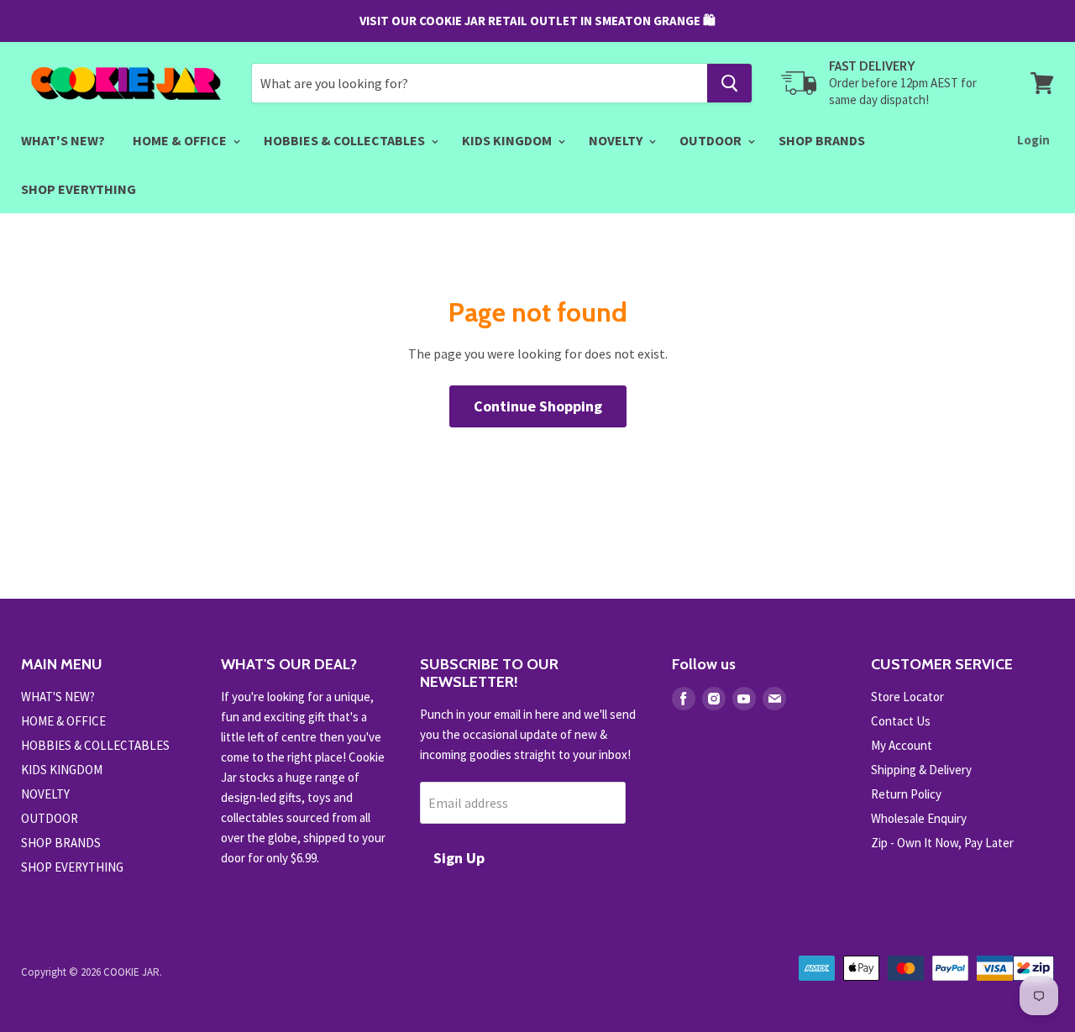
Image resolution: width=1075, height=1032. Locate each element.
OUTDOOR (711, 140)
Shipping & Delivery (921, 770)
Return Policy (906, 794)
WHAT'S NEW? (63, 140)
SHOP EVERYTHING (78, 189)
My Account (901, 745)
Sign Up (459, 857)
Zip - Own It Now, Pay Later (942, 843)
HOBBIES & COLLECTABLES (345, 140)
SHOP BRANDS (822, 140)
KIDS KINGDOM (508, 140)
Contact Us (901, 721)
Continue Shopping (538, 406)
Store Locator (907, 697)
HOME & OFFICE (181, 140)
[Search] (729, 83)
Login (1033, 140)
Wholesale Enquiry (919, 818)
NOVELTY (617, 140)
